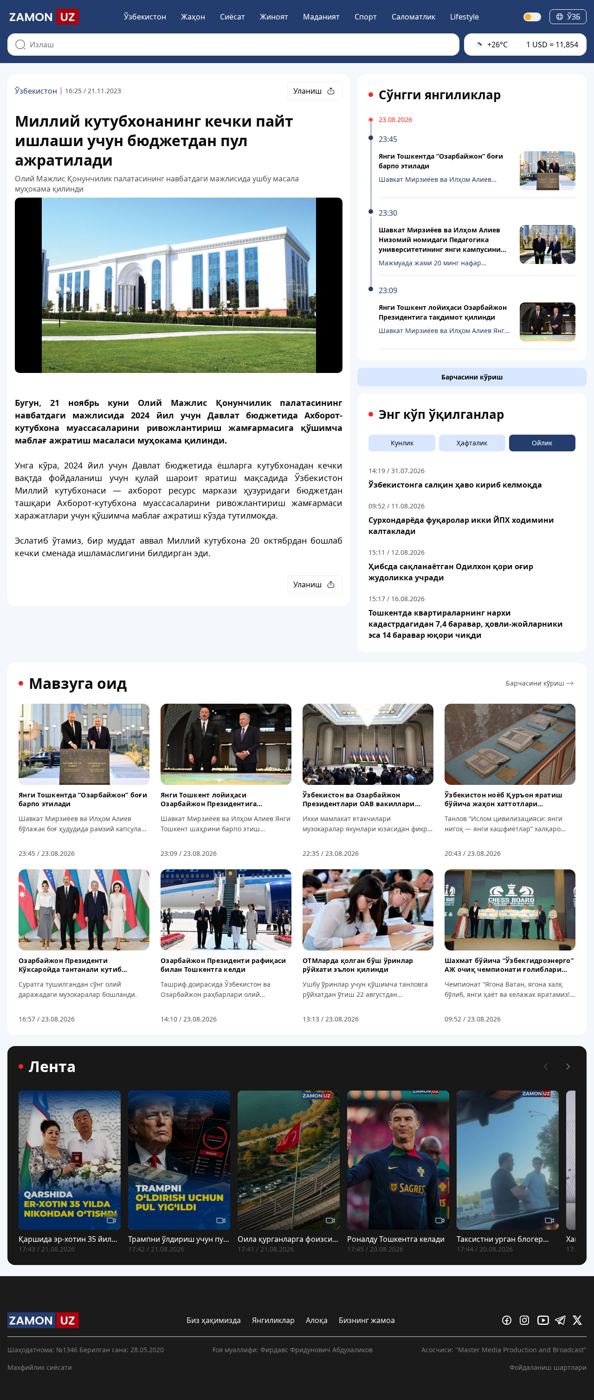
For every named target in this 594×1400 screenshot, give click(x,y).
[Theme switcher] (532, 17)
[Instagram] (527, 1320)
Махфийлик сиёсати (39, 1367)
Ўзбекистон (145, 17)
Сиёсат (232, 17)
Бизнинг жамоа (367, 1320)
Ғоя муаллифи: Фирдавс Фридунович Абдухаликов (293, 1349)
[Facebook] (509, 1320)
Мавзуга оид (78, 683)
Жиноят (274, 17)
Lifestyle (464, 17)
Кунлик (402, 442)
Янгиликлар (273, 1320)
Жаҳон (193, 17)
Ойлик (542, 442)
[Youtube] (544, 1320)
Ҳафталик (472, 442)
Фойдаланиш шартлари (548, 1367)
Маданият (321, 17)
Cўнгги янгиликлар (440, 94)
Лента (52, 1066)
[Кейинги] (568, 1066)
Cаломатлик (413, 17)
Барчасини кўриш (472, 376)
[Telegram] (562, 1320)
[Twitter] (580, 1320)
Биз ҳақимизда (214, 1320)
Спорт (366, 17)
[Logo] (43, 17)
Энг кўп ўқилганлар (441, 414)
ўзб (574, 17)
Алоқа (317, 1320)
